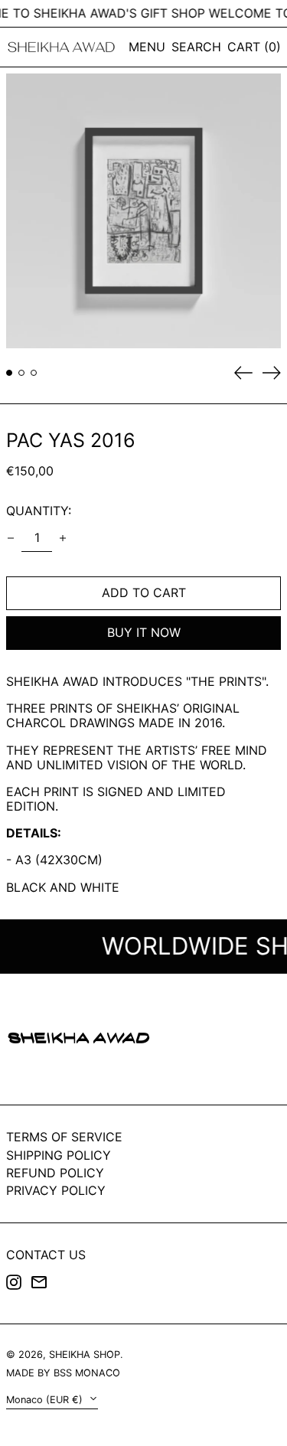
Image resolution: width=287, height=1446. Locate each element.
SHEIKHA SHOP (84, 1354)
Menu (147, 46)
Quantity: (38, 510)
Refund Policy (55, 1172)
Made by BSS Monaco (63, 1373)
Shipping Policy (58, 1155)
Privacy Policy (56, 1190)
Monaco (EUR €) (46, 1399)
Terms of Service (64, 1136)
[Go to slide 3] (34, 373)
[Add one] (62, 538)
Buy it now (144, 632)
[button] (196, 47)
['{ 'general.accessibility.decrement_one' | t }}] (10, 538)
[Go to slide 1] (9, 373)
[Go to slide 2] (21, 373)
